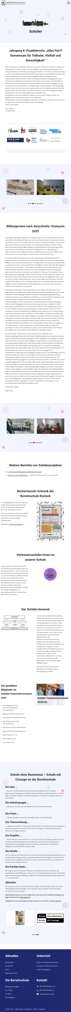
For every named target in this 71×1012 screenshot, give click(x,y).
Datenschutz (19, 1009)
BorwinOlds (9, 966)
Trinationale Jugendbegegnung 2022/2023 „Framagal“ (24, 472)
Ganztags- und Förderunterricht (47, 966)
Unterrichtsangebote (43, 970)
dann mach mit (25, 897)
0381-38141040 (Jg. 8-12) (47, 986)
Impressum (28, 1009)
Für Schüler (9, 990)
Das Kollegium (10, 997)
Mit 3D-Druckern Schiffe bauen (18, 475)
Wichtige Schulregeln (12, 987)
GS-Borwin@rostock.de (46, 994)
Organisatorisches (11, 973)
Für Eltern (8, 994)
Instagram (41, 1009)
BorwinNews (9, 962)
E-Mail (35, 1009)
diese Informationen (16, 524)
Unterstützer (9, 1009)
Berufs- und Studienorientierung (47, 962)
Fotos (7, 970)
